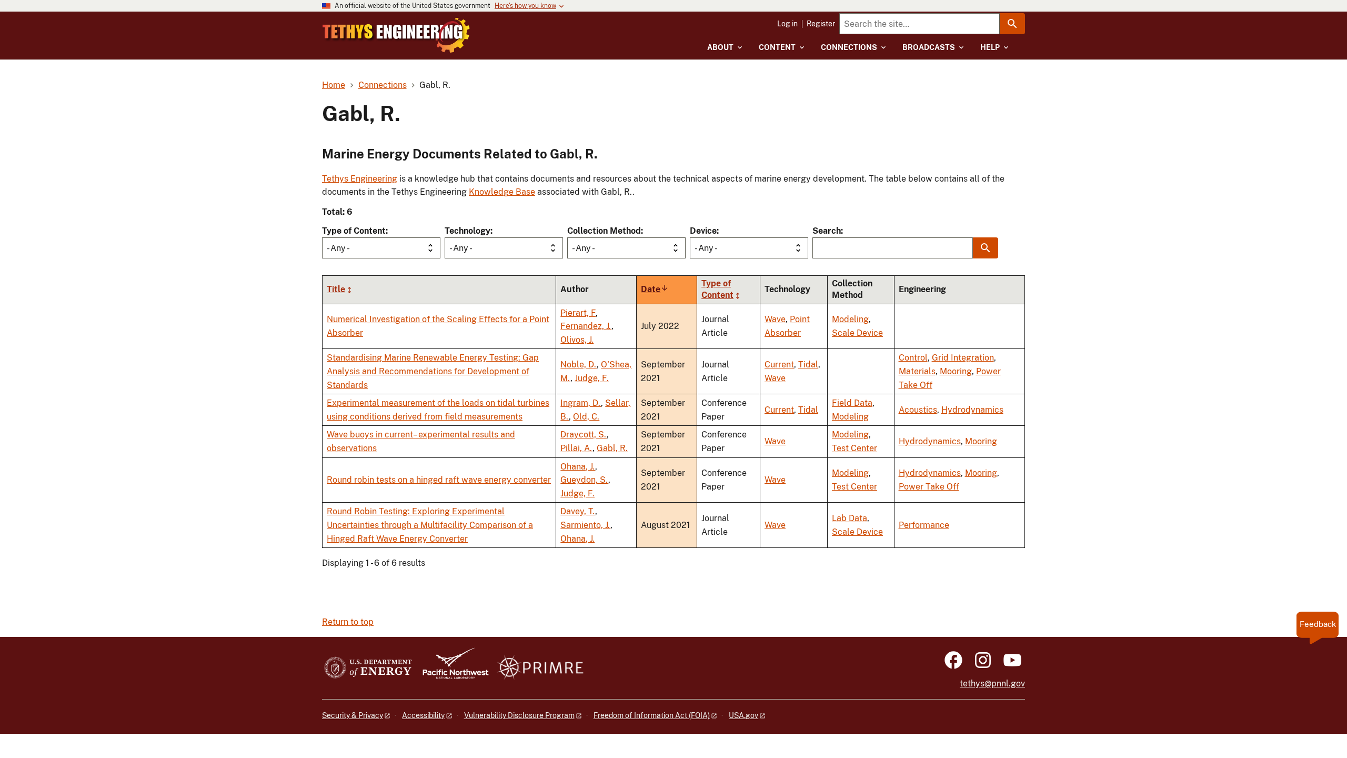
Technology (467, 231)
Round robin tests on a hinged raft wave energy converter (439, 480)
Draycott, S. (583, 435)
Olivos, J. (577, 340)
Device (703, 231)
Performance (924, 525)
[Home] (396, 35)
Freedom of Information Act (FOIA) (652, 715)
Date (655, 289)
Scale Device (857, 333)
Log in (787, 23)
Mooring (956, 371)
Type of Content (354, 231)
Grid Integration (963, 358)
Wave (775, 319)
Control (913, 358)
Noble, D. (578, 365)
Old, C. (586, 417)
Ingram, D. (580, 403)
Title (336, 289)
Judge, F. (592, 378)
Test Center (854, 448)
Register (821, 23)
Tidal (808, 365)
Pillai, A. (576, 448)
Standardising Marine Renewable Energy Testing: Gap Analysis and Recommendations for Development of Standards (433, 371)
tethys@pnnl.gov (992, 684)
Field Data (852, 403)
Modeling (850, 319)
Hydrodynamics (972, 410)
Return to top (348, 622)
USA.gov (743, 715)
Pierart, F (578, 313)
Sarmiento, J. (585, 525)
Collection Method (604, 231)
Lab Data (849, 518)
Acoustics (918, 410)
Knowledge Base (502, 192)
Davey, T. (577, 511)
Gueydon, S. (584, 480)
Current (779, 365)
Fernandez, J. (585, 326)
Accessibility (423, 715)
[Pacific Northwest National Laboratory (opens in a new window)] (451, 668)
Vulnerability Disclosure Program (519, 715)
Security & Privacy (352, 715)
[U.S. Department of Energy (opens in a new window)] (368, 668)
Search (826, 231)
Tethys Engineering (359, 179)
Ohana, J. (577, 467)
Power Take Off (929, 487)
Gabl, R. (612, 448)
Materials (917, 371)
